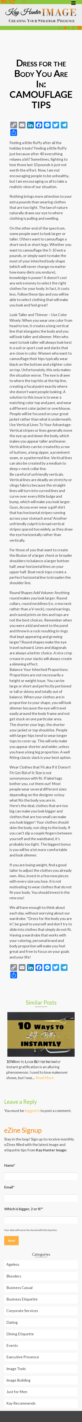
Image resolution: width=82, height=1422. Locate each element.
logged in (32, 1110)
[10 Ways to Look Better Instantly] (41, 1034)
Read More (45, 1078)
